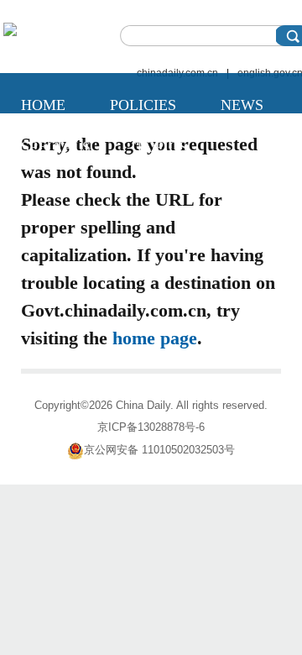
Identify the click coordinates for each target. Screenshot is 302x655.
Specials (56, 147)
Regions (53, 189)
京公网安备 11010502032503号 (159, 449)
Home (43, 105)
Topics (161, 147)
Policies (143, 105)
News (242, 105)
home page (154, 338)
